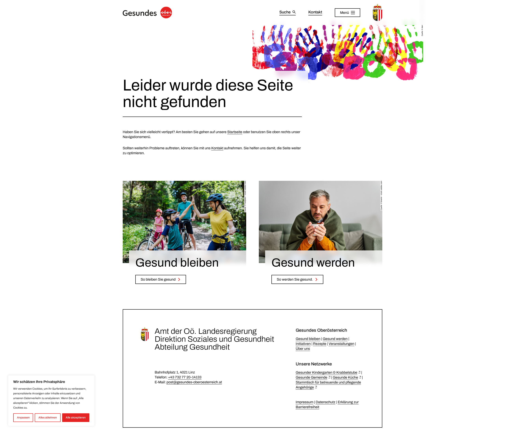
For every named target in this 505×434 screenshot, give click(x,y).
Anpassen (23, 417)
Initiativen (303, 344)
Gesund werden (335, 339)
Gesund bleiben (308, 339)
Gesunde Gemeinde (311, 377)
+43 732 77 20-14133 (184, 377)
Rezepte (319, 344)
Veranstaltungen (341, 344)
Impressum (304, 402)
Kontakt (217, 148)
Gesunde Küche (345, 377)
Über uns (303, 349)
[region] (51, 400)
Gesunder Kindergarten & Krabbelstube (326, 372)
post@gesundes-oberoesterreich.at (194, 382)
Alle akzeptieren (76, 417)
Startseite (234, 132)
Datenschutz (325, 402)
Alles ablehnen (47, 417)
